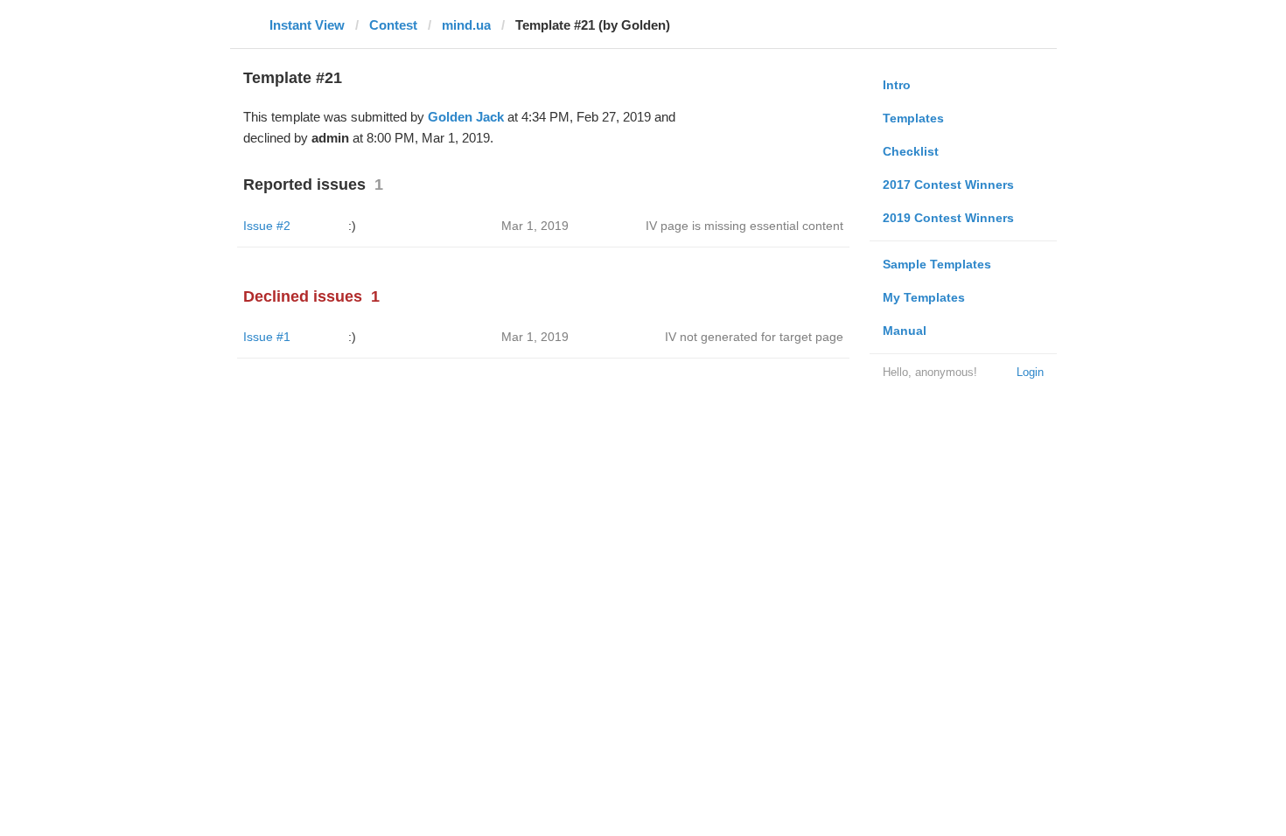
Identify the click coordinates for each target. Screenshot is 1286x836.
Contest (393, 24)
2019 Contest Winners (948, 218)
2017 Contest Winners (948, 185)
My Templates (924, 297)
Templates (913, 118)
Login (1030, 372)
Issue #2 (266, 226)
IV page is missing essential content (744, 226)
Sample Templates (937, 264)
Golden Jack (466, 116)
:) (352, 226)
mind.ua (466, 24)
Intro (897, 85)
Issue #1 (266, 337)
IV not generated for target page (754, 337)
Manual (904, 331)
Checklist (911, 151)
